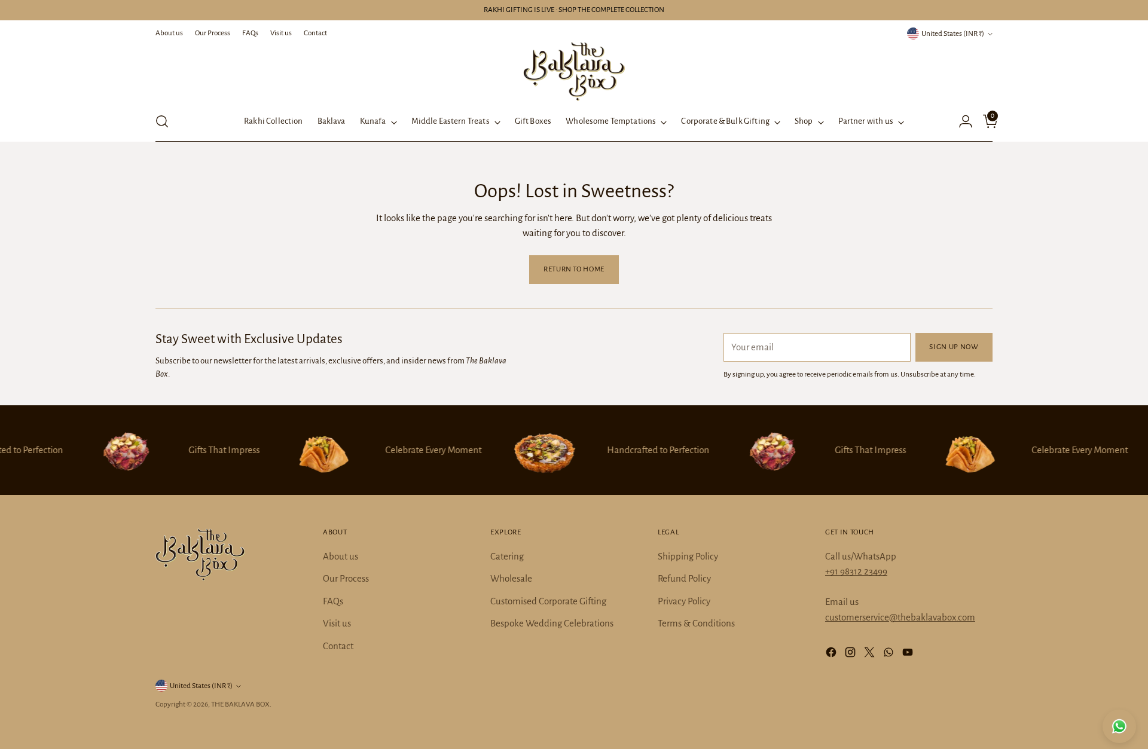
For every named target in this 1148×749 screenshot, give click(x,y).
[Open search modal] (162, 121)
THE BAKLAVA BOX (240, 704)
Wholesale (511, 578)
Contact (338, 646)
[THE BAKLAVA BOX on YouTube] (909, 654)
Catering (507, 556)
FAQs (333, 601)
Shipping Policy (688, 556)
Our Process (346, 578)
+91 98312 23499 (856, 571)
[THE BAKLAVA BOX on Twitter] (870, 654)
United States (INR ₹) (952, 33)
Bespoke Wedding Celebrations (551, 623)
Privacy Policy (684, 601)
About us (340, 556)
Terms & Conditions (696, 623)
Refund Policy (684, 578)
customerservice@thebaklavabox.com (900, 617)
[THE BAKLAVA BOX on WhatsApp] (890, 654)
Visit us (337, 623)
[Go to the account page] (961, 121)
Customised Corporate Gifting (548, 601)
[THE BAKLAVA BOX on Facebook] (832, 654)
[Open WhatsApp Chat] (1119, 726)
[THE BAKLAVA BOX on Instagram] (851, 654)
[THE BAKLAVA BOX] (574, 71)
